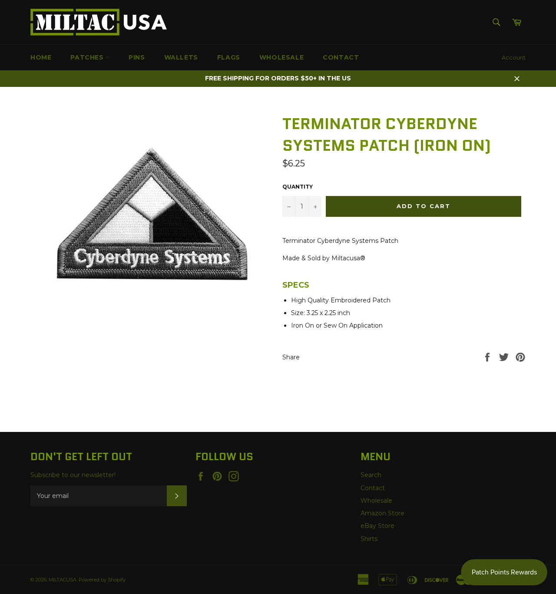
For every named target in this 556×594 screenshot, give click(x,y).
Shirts (369, 539)
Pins (137, 57)
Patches (88, 57)
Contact (341, 57)
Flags (228, 57)
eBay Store (377, 526)
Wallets (181, 57)
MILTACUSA (62, 580)
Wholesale (281, 57)
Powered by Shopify (102, 580)
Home (40, 57)
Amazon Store (382, 513)
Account (514, 57)
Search (371, 475)
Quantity (297, 186)
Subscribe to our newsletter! (73, 475)
